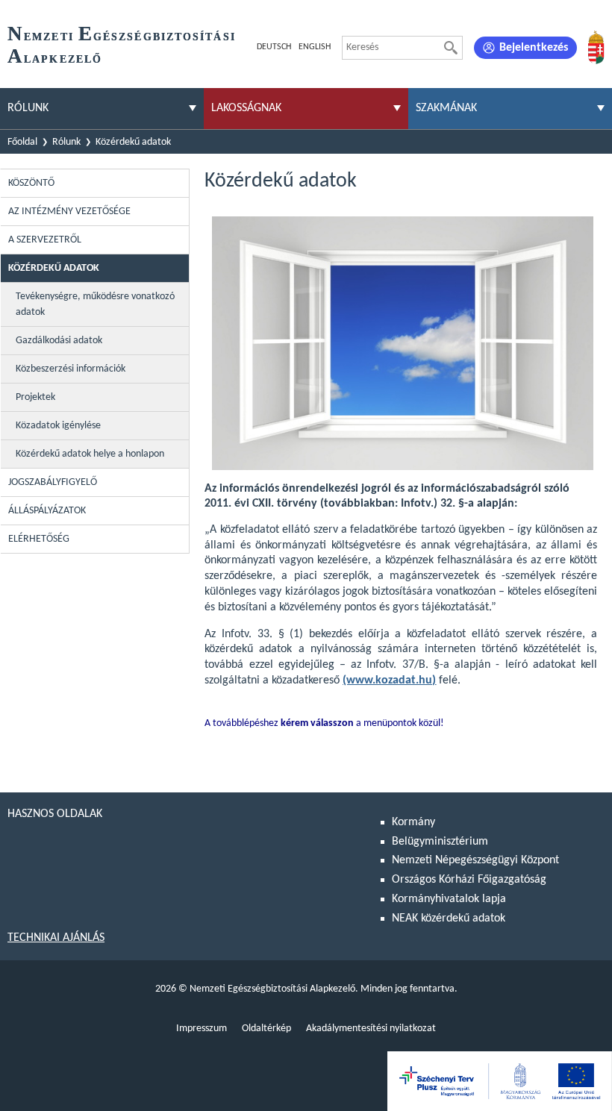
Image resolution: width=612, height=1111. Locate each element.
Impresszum (201, 1028)
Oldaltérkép (266, 1028)
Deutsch (274, 47)
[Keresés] (451, 48)
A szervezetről (44, 239)
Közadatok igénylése (58, 425)
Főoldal (22, 142)
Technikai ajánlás (55, 938)
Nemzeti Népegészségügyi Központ (475, 860)
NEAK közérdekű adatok (448, 918)
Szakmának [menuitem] (446, 108)
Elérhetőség (38, 539)
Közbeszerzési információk (70, 369)
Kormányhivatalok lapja (449, 899)
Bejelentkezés (533, 48)
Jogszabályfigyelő (52, 482)
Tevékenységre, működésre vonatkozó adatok (95, 304)
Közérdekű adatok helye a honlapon (90, 454)
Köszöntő (31, 183)
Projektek (35, 397)
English (315, 47)
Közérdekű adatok (133, 142)
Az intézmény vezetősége (69, 211)
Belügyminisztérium (440, 842)
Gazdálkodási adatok (59, 340)
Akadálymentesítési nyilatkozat (371, 1028)
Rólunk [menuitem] (28, 108)
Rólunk (66, 142)
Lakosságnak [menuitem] (246, 108)
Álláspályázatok (47, 510)
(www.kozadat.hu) (389, 680)
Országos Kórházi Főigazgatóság (469, 880)
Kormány (413, 822)
